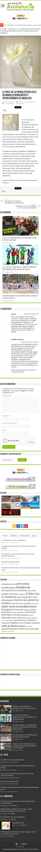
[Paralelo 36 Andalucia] (20, 6)
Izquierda (31, 615)
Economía (18, 609)
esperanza (6, 612)
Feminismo (30, 612)
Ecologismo (7, 609)
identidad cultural (10, 614)
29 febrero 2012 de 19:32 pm (29, 342)
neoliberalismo (9, 620)
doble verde (8, 606)
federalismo (21, 612)
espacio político (30, 610)
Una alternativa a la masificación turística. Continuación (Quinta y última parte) (24, 727)
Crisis (29, 594)
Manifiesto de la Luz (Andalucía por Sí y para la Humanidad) (26, 206)
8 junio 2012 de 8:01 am (31, 314)
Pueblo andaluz (32, 623)
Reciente (13, 536)
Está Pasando (31, 102)
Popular (5, 536)
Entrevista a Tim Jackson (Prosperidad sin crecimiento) (14, 201)
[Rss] (14, 526)
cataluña (22, 594)
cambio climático (9, 594)
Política (14, 622)
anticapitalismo (9, 590)
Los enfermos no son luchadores (13, 540)
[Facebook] (18, 526)
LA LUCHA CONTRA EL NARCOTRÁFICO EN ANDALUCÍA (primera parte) (19, 268)
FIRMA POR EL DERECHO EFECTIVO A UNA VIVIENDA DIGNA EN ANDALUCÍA (16, 810)
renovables (28, 626)
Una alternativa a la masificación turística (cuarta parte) (24, 736)
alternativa (22, 583)
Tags (34, 536)
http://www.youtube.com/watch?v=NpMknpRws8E (23, 371)
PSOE (21, 623)
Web (4, 430)
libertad (5, 617)
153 (25, 825)
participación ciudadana (25, 620)
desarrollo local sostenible (20, 603)
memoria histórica (31, 618)
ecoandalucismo (26, 606)
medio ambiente (17, 618)
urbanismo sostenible (7, 631)
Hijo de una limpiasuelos (10, 562)
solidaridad (33, 629)
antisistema (22, 590)
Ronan (13, 314)
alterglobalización (8, 584)
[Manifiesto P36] (5, 825)
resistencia (22, 629)
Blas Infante (32, 591)
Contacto (34, 849)
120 (12, 836)
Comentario (6, 396)
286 (14, 813)
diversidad (35, 603)
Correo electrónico (10, 423)
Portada (3, 29)
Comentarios (24, 536)
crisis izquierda (23, 597)
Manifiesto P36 (18, 823)
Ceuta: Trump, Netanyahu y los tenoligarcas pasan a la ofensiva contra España (24, 746)
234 (15, 819)
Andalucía (23, 587)
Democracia (12, 29)
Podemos (5, 623)
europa (14, 612)
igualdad (23, 615)
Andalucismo (8, 587)
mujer (2, 620)
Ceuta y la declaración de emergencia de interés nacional (24, 707)
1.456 (15, 805)
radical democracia (13, 626)
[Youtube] (26, 526)
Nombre (6, 416)
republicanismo (9, 629)
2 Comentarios (9, 103)
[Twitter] (22, 526)
